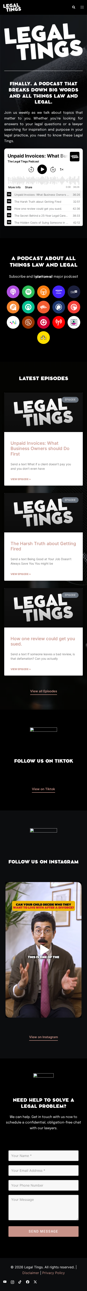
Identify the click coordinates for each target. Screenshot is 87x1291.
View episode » (21, 479)
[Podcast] (13, 291)
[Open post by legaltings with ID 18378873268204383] (43, 950)
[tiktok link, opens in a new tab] (20, 1282)
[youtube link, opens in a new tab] (5, 1282)
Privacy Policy (53, 1273)
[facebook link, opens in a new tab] (27, 1282)
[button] (73, 7)
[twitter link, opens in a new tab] (35, 1282)
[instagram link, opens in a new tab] (12, 1282)
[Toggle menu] (82, 7)
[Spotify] (28, 291)
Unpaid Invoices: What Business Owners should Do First (40, 448)
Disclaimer (30, 1273)
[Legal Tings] (12, 7)
